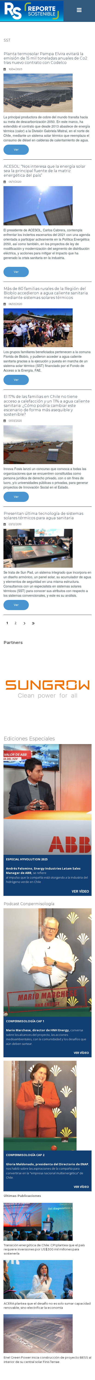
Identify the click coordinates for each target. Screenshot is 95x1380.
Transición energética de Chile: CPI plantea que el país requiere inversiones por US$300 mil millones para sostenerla (44, 1249)
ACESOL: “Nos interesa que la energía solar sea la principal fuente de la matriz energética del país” (45, 170)
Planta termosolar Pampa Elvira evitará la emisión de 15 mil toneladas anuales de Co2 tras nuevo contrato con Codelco (45, 58)
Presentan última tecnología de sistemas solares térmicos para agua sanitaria (43, 515)
